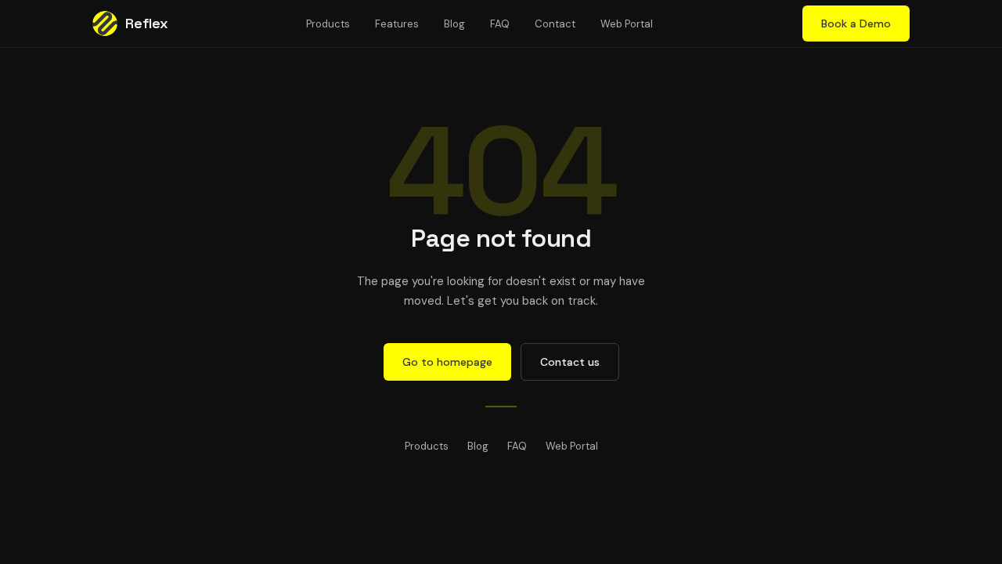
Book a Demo (856, 23)
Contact (555, 24)
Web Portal (626, 24)
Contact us (570, 362)
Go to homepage (447, 362)
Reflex (146, 23)
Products (328, 24)
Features (397, 24)
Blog (454, 24)
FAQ (500, 24)
